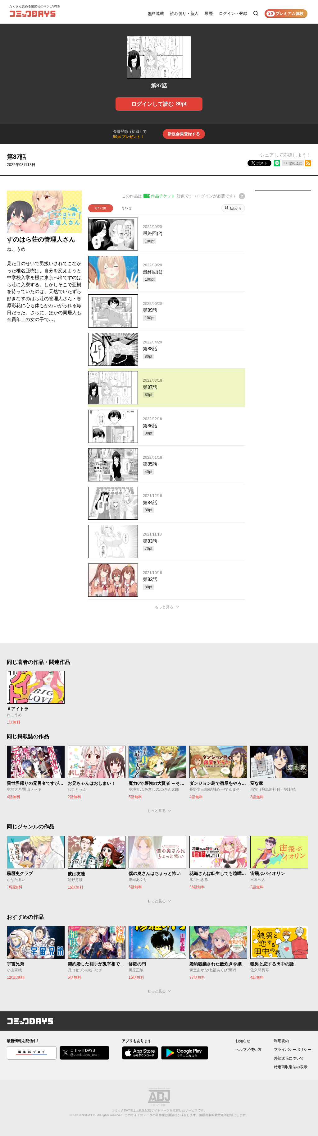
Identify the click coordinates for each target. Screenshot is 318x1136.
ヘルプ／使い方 (248, 1049)
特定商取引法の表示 (290, 1067)
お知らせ (242, 1041)
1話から (235, 208)
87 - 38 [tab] (100, 208)
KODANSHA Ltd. (85, 1115)
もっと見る (164, 607)
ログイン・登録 (233, 13)
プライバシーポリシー (292, 1049)
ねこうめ (16, 249)
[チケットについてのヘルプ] (242, 196)
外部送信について (289, 1058)
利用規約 (281, 1041)
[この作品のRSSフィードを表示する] (308, 163)
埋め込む (295, 163)
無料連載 (156, 13)
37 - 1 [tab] (126, 208)
